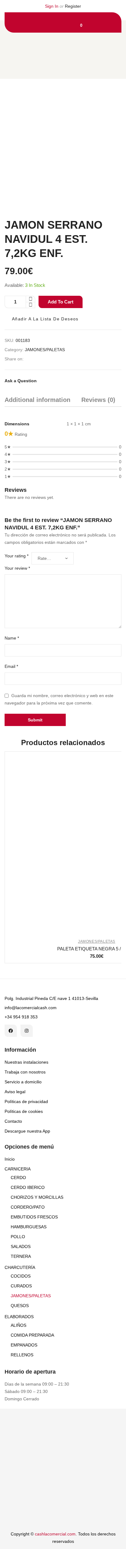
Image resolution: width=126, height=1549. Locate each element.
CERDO (18, 1177)
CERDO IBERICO (28, 1187)
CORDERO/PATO (28, 1207)
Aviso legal (15, 1091)
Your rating (16, 555)
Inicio (10, 1159)
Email (11, 666)
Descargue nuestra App (27, 1131)
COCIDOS (21, 1276)
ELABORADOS (19, 1316)
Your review (17, 568)
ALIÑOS (18, 1325)
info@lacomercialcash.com (31, 1007)
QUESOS (20, 1305)
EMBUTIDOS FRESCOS (34, 1216)
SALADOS (21, 1246)
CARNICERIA (18, 1168)
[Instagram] (26, 1031)
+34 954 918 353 (21, 1016)
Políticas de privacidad (26, 1101)
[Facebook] (11, 1031)
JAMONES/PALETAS (45, 349)
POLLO (18, 1236)
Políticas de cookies (24, 1111)
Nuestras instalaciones (26, 1062)
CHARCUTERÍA (20, 1267)
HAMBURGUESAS (28, 1226)
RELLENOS (22, 1354)
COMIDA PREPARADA (32, 1335)
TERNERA (21, 1256)
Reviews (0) (98, 399)
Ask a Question (21, 380)
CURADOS (21, 1285)
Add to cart (60, 301)
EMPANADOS (24, 1344)
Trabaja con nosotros (25, 1071)
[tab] (37, 401)
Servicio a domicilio (23, 1081)
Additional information (37, 399)
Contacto (13, 1121)
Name (12, 638)
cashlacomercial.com (55, 1533)
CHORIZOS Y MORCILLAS (37, 1197)
